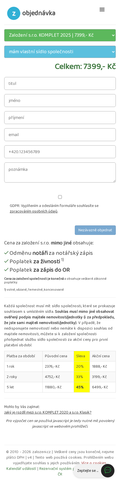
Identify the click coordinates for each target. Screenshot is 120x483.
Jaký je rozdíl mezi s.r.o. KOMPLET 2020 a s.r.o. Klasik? (48, 412)
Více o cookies (93, 463)
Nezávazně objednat (95, 230)
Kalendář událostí (21, 469)
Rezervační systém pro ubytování (68, 469)
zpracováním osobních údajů (33, 211)
